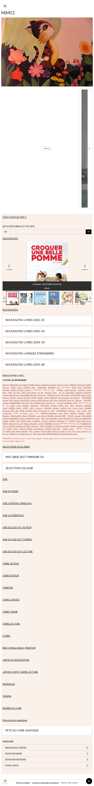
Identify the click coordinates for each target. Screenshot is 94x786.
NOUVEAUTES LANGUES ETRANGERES (30, 353)
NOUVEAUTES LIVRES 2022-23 (25, 320)
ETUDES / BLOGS (46, 765)
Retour (47, 148)
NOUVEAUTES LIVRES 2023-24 (25, 331)
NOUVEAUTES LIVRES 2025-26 (25, 364)
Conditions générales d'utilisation (45, 783)
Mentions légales (23, 783)
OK (88, 231)
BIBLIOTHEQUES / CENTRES (46, 747)
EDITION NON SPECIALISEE (46, 759)
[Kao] (83, 405)
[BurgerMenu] (5, 6)
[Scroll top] (89, 781)
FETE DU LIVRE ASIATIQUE (22, 730)
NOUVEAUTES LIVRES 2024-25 (25, 342)
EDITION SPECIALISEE (46, 753)
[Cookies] (5, 781)
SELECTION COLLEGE (19, 468)
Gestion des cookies (69, 783)
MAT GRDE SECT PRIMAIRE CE (25, 457)
